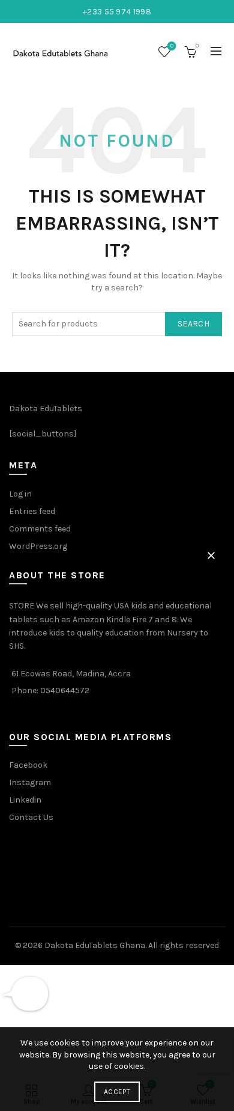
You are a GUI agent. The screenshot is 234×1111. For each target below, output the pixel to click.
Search (193, 324)
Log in (20, 494)
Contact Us (31, 817)
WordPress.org (38, 546)
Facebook (28, 765)
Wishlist (171, 46)
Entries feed (32, 511)
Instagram (30, 782)
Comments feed (40, 529)
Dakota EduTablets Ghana (94, 945)
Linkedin (25, 800)
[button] (211, 555)
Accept (117, 1092)
